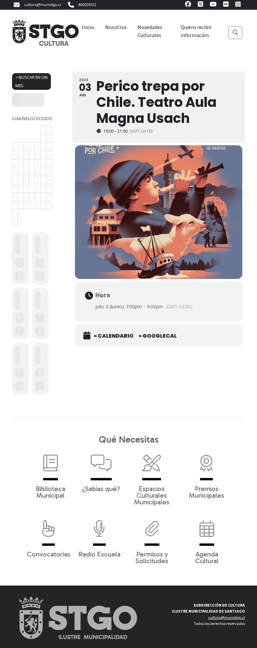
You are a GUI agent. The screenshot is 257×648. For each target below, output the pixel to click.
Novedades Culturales (150, 31)
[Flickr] (226, 5)
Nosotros (116, 27)
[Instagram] (238, 5)
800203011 (87, 5)
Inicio (88, 27)
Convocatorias (48, 553)
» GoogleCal (158, 336)
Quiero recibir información (196, 31)
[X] (200, 5)
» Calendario (114, 336)
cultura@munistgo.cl (42, 5)
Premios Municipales (206, 492)
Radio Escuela (99, 553)
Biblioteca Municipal (50, 492)
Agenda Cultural (207, 557)
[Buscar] (235, 32)
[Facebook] (188, 5)
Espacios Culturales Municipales (151, 495)
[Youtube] (213, 5)
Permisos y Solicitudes (152, 557)
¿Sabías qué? (101, 488)
